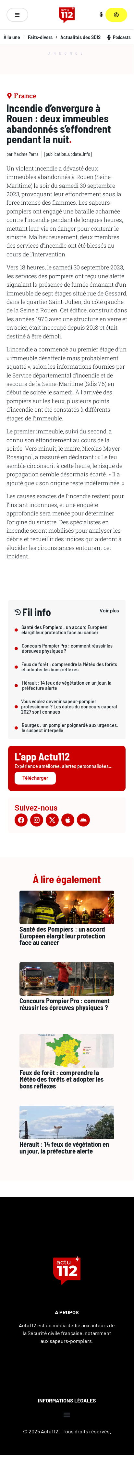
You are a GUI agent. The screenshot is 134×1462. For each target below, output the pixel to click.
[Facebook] (21, 820)
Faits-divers (40, 37)
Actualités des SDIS (80, 37)
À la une (12, 37)
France (25, 95)
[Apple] (67, 820)
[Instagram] (36, 820)
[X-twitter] (52, 820)
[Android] (83, 820)
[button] (67, 1415)
